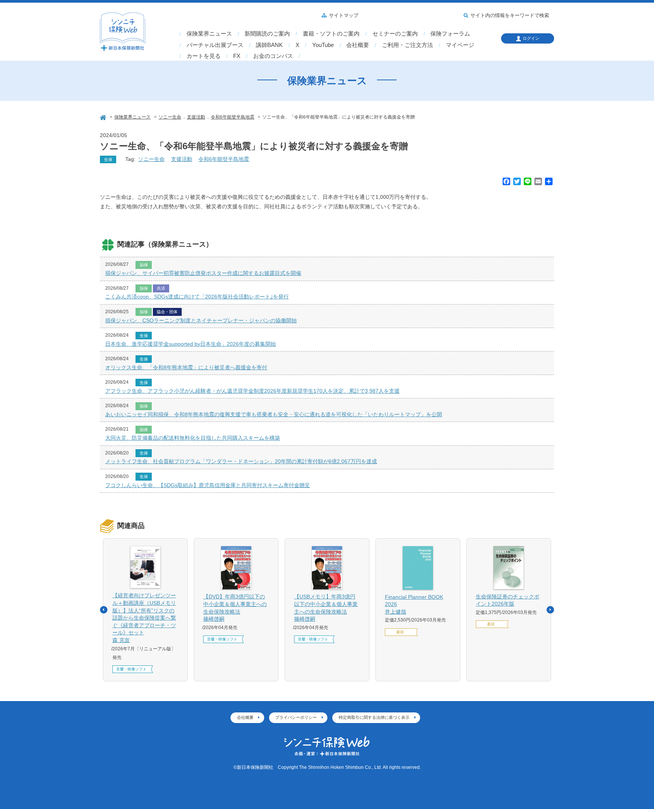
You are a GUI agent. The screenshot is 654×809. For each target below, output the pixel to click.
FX (236, 56)
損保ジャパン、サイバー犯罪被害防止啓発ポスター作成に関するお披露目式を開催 (203, 273)
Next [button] (550, 610)
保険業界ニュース (209, 34)
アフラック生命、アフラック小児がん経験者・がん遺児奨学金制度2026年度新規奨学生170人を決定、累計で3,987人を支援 (252, 391)
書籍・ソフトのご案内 (331, 34)
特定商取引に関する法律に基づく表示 (374, 717)
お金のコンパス (273, 56)
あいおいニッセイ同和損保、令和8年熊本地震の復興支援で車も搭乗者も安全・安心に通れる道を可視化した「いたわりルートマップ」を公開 (273, 414)
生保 (108, 159)
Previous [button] (103, 610)
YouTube (323, 45)
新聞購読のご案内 (267, 34)
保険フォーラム (450, 34)
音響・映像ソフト (131, 669)
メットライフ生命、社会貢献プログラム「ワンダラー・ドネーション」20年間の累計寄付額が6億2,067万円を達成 (241, 461)
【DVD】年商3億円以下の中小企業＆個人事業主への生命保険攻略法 (235, 607)
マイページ (460, 45)
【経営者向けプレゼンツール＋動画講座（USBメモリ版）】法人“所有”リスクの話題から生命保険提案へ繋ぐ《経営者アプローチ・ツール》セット (144, 617)
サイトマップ (343, 15)
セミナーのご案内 (395, 34)
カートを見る (204, 56)
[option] (145, 609)
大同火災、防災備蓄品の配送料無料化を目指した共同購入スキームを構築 (192, 438)
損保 (144, 264)
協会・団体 (167, 311)
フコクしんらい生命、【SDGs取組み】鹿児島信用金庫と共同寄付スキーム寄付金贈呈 (207, 485)
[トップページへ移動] (103, 116)
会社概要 (357, 45)
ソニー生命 (151, 159)
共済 (161, 288)
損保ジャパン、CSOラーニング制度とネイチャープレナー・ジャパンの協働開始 (201, 320)
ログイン (531, 38)
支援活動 (181, 159)
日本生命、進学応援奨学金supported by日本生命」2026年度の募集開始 (190, 344)
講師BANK (269, 45)
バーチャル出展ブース (215, 45)
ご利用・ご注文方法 (407, 45)
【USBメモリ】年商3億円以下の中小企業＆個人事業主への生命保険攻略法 (326, 607)
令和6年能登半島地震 (223, 159)
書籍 (400, 632)
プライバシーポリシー (296, 717)
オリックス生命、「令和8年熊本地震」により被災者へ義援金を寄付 (186, 367)
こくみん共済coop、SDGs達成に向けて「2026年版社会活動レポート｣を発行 (197, 297)
